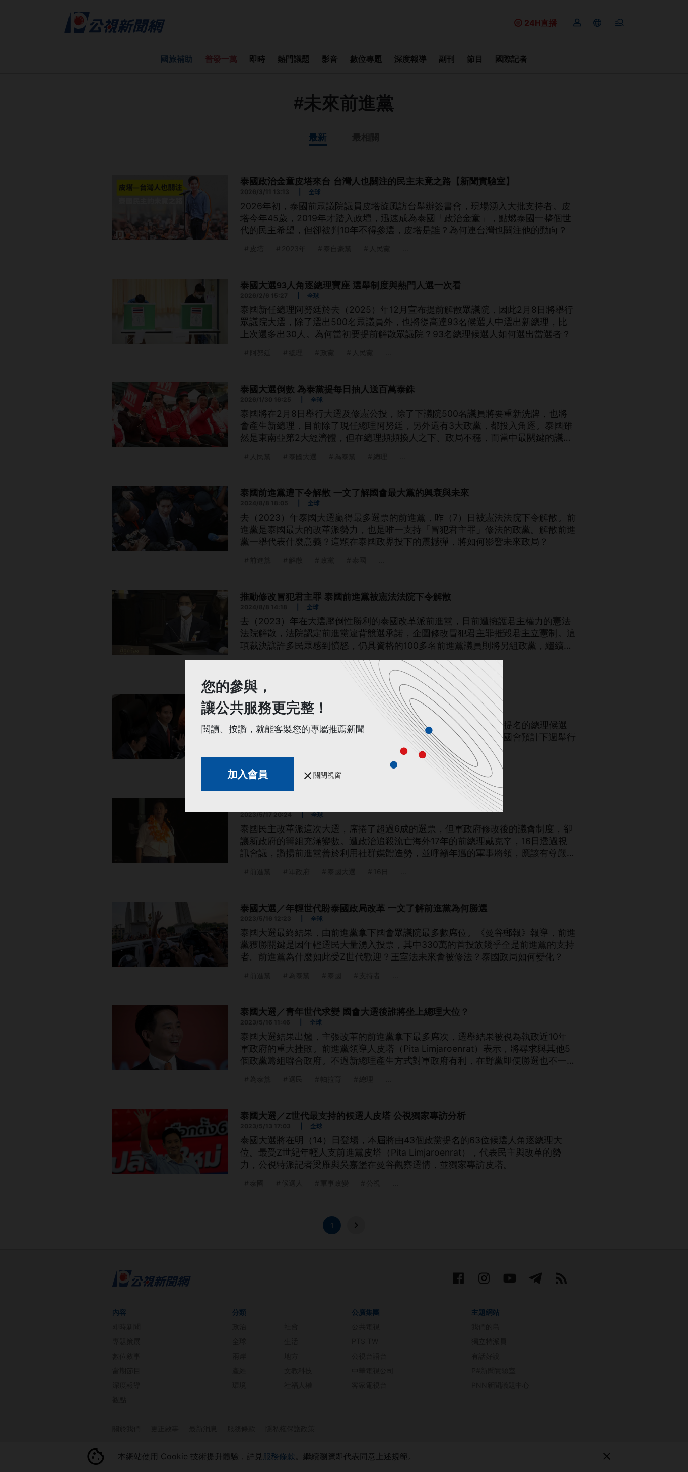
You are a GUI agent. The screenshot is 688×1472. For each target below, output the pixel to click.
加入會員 (248, 774)
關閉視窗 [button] (326, 775)
